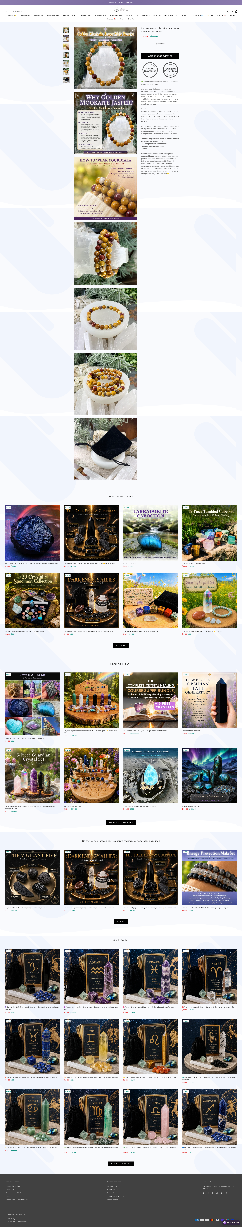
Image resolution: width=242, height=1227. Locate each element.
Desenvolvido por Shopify (17, 1222)
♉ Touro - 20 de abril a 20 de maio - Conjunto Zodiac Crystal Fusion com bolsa (31, 1077)
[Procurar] (232, 11)
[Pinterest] (217, 1193)
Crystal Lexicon (11, 1189)
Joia (137, 15)
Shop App (131, 19)
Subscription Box (100, 15)
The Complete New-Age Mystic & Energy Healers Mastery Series (145, 731)
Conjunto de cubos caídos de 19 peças (194, 564)
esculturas (157, 15)
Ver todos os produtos (121, 822)
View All (121, 922)
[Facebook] (203, 1193)
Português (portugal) (12, 11)
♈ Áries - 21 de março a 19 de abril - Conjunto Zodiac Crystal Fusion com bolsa (208, 1007)
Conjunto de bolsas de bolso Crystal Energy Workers (140, 631)
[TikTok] (226, 1193)
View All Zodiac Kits (121, 1164)
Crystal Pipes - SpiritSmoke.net (17, 1200)
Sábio (184, 15)
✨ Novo (210, 15)
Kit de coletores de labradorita (192, 806)
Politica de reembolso (115, 1193)
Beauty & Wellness (116, 15)
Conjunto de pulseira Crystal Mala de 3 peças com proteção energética (205, 908)
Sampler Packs (85, 15)
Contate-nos (112, 1186)
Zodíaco (129, 15)
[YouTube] (221, 1193)
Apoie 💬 (233, 15)
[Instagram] (212, 1193)
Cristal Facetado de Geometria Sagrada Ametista (139, 806)
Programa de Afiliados (14, 1193)
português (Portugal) (15, 1214)
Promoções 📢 (221, 15)
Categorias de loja (53, 15)
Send (236, 1216)
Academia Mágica (13, 1186)
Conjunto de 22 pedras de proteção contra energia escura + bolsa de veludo (89, 631)
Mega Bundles (25, 15)
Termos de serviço (114, 1200)
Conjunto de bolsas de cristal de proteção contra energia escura (26, 908)
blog (8, 1196)
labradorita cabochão (130, 564)
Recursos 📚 (111, 19)
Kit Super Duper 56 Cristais (73, 806)
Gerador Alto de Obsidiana (191, 731)
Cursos (122, 19)
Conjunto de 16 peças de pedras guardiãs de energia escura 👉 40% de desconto (90, 564)
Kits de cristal (38, 15)
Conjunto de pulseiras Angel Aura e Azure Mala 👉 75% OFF (202, 631)
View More (121, 645)
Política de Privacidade (115, 1196)
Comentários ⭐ (11, 15)
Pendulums (146, 15)
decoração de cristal (171, 15)
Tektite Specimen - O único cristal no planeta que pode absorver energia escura (31, 564)
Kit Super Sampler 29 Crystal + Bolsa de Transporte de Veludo (25, 631)
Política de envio (113, 1189)
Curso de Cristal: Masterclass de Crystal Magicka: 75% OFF (24, 738)
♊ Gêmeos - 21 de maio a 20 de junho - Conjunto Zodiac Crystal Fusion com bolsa (91, 1077)
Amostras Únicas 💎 (196, 15)
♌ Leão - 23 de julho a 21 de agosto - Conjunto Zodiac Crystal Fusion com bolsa (149, 1077)
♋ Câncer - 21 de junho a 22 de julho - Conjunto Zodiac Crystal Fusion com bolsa (31, 1148)
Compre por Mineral (70, 15)
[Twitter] (208, 1193)
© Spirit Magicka (12, 1219)
